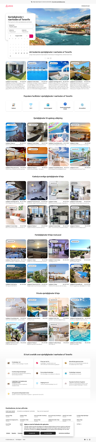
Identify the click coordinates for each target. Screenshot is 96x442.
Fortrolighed (18, 439)
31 (10, 56)
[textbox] (14, 32)
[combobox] (20, 27)
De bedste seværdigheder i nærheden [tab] (26, 411)
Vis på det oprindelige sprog (58, 1)
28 (21, 53)
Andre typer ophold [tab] (10, 411)
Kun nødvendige (48, 433)
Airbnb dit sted (85, 6)
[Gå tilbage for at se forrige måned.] (10, 35)
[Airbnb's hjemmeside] (9, 6)
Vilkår (24, 439)
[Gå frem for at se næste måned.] (26, 35)
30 (27, 53)
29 (24, 53)
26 (15, 53)
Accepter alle (32, 433)
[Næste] (51, 58)
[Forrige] (45, 58)
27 (18, 53)
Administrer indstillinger (64, 433)
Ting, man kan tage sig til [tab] (43, 411)
